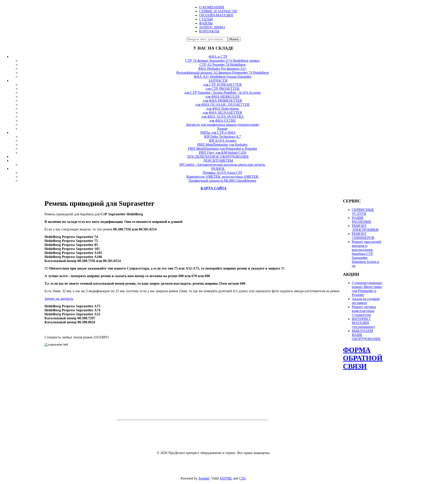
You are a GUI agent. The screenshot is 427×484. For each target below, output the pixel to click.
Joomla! (203, 478)
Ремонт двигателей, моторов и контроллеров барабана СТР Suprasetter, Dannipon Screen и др (367, 254)
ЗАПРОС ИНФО (212, 27)
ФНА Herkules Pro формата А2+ (222, 68)
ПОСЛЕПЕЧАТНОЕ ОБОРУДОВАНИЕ (218, 156)
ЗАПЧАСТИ (218, 80)
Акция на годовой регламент (366, 301)
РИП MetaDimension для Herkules (222, 144)
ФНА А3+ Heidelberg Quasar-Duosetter (222, 76)
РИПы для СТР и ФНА (218, 132)
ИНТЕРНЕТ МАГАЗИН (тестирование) (363, 323)
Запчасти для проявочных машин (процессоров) (222, 124)
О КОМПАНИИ (211, 7)
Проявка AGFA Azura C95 (222, 172)
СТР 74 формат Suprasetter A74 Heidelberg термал (222, 60)
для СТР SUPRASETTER (222, 84)
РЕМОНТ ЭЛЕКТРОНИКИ (365, 228)
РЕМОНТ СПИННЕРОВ (363, 236)
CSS (242, 478)
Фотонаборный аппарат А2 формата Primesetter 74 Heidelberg (222, 72)
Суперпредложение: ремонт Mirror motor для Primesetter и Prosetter (367, 289)
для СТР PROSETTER (222, 88)
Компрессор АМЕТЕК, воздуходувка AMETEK (222, 176)
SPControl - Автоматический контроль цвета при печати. (222, 164)
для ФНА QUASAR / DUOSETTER (222, 104)
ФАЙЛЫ (206, 23)
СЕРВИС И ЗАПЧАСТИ (218, 11)
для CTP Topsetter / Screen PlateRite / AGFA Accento (222, 92)
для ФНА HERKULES (222, 96)
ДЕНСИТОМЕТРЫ (218, 160)
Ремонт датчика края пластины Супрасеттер (364, 311)
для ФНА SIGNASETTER (222, 112)
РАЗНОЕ (218, 168)
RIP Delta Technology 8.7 (222, 136)
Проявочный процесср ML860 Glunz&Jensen (222, 180)
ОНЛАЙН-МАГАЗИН (216, 15)
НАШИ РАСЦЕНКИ (361, 220)
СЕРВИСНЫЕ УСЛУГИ (363, 212)
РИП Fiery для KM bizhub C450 (222, 152)
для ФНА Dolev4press (222, 108)
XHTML (226, 478)
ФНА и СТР (218, 56)
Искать (234, 39)
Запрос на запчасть (58, 298)
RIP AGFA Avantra (222, 140)
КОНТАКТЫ (209, 31)
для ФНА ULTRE (222, 120)
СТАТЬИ (206, 19)
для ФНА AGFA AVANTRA (222, 116)
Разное (222, 128)
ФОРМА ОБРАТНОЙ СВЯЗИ (363, 358)
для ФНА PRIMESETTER (222, 100)
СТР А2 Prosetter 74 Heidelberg (222, 64)
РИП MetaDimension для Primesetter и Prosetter (222, 148)
